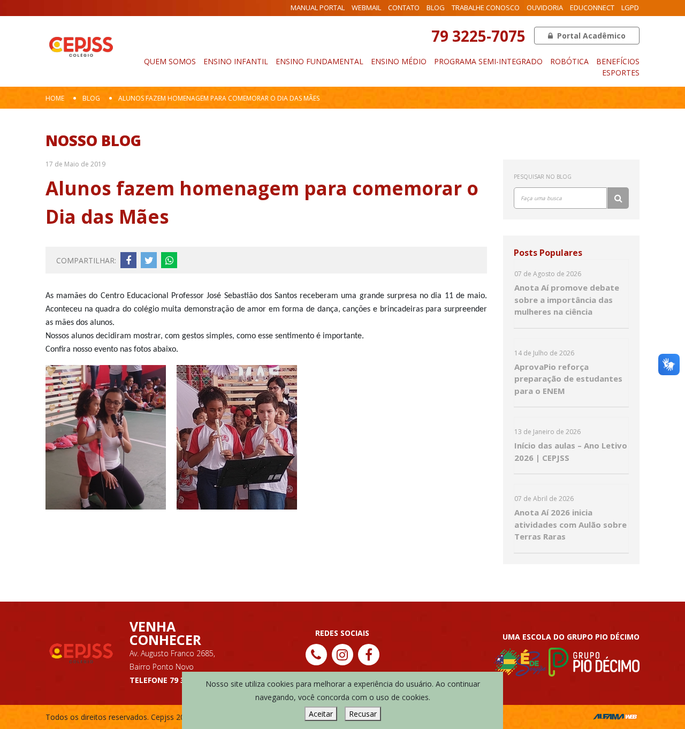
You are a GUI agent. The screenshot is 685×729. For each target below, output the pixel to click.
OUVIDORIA (545, 7)
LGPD (630, 7)
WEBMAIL (366, 7)
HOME (54, 98)
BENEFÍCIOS (618, 61)
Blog (91, 98)
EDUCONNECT (592, 7)
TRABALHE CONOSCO (486, 7)
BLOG (436, 7)
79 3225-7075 (478, 36)
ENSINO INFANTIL (235, 61)
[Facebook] (368, 654)
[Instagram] (342, 654)
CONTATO (404, 7)
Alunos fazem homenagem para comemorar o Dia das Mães (218, 98)
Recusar (363, 714)
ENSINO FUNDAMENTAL (319, 61)
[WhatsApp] (653, 715)
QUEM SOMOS (170, 61)
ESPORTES (621, 72)
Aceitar (321, 714)
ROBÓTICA (569, 61)
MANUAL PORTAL (318, 7)
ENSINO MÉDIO (399, 61)
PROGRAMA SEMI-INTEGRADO (488, 61)
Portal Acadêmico (590, 36)
